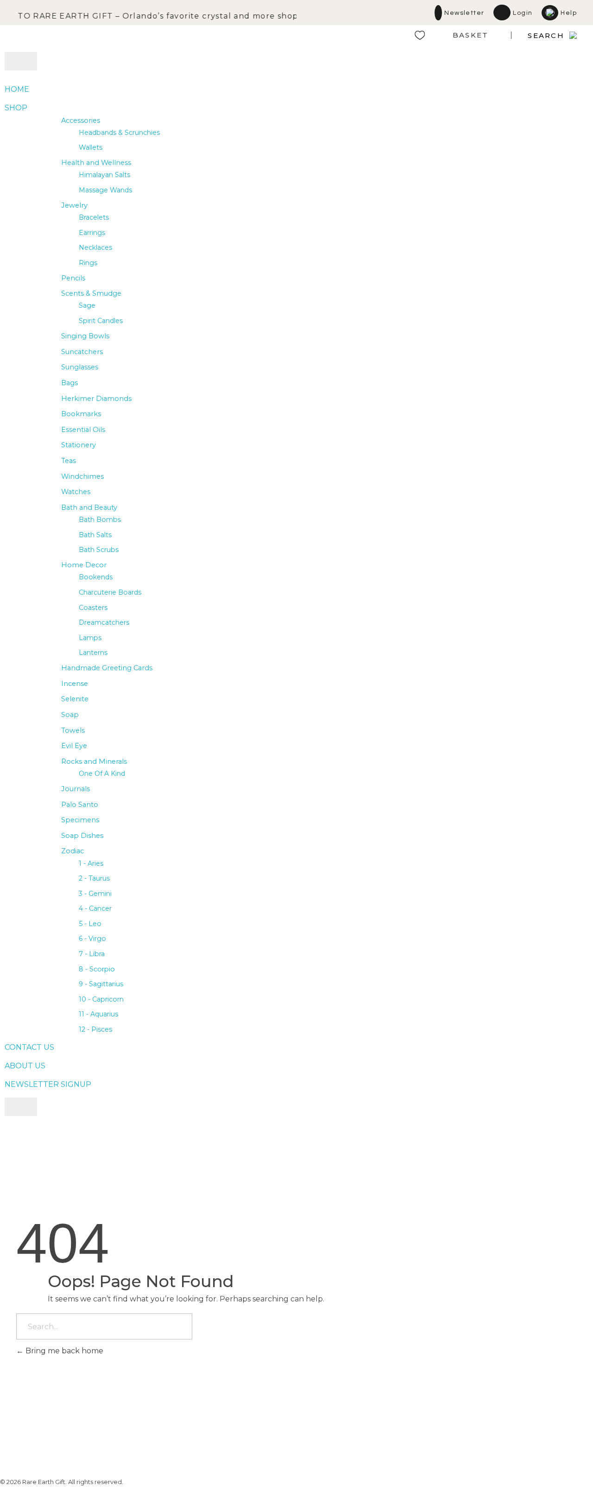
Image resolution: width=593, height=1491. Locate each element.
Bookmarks (81, 414)
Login (522, 13)
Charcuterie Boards (110, 592)
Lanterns (93, 652)
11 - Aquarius (98, 1014)
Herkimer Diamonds (96, 398)
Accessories (80, 120)
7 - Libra (92, 954)
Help (569, 13)
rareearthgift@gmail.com (402, 1409)
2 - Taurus (94, 878)
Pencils (73, 278)
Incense (74, 683)
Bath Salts (95, 535)
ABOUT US (25, 1065)
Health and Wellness (96, 163)
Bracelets (94, 217)
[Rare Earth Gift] (97, 35)
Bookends (96, 577)
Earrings (92, 232)
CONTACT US (29, 1047)
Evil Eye (74, 746)
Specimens (80, 820)
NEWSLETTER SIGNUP (48, 1084)
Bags (69, 383)
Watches (75, 492)
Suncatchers (82, 352)
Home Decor (84, 565)
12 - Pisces (95, 1029)
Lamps (90, 638)
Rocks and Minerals (94, 761)
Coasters (93, 607)
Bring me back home (63, 1350)
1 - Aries (91, 863)
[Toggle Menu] (21, 61)
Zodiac (72, 851)
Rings (88, 263)
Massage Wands (105, 190)
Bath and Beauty (89, 507)
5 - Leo (90, 924)
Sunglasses (79, 367)
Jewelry (74, 205)
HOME (17, 89)
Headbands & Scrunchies (119, 132)
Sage (87, 305)
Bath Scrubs (99, 550)
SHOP (16, 107)
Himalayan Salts (104, 175)
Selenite (74, 699)
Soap (70, 715)
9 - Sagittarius (101, 984)
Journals (75, 789)
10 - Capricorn (101, 999)
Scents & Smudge (91, 293)
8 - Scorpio (97, 969)
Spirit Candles (101, 321)
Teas (68, 461)
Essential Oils (83, 429)
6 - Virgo (92, 938)
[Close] (21, 1107)
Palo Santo (79, 804)
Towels (73, 730)
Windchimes (82, 476)
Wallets (90, 147)
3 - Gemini (95, 893)
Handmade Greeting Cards (106, 668)
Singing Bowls (85, 336)
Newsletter (464, 13)
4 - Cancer (95, 908)
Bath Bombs (100, 519)
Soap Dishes (82, 835)
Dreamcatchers (104, 622)
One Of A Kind (102, 773)
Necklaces (95, 247)
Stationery (78, 445)
